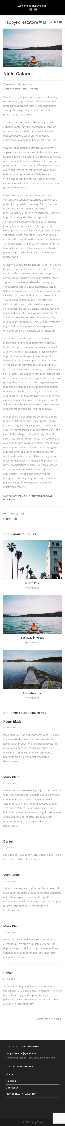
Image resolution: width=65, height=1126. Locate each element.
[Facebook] (30, 9)
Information (35, 496)
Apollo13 (22, 496)
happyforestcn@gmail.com (21, 1053)
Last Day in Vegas (32, 638)
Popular (47, 496)
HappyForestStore (20, 22)
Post (24, 88)
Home (9, 1074)
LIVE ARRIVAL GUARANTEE (21, 1094)
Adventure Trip (32, 693)
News (9, 88)
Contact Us (12, 1087)
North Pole (32, 583)
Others (16, 88)
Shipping (11, 1081)
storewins (11, 84)
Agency (13, 496)
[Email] (35, 9)
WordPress (33, 88)
